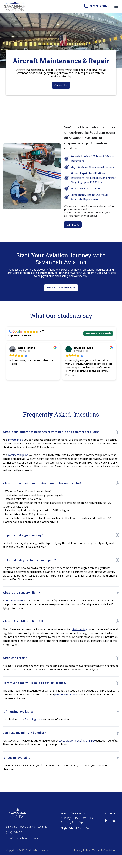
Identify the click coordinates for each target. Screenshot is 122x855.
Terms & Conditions (104, 850)
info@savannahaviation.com (22, 838)
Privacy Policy (82, 850)
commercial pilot (18, 455)
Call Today (73, 224)
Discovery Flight (14, 600)
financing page (34, 719)
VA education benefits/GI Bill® (77, 740)
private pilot (15, 439)
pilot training (79, 629)
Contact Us (61, 85)
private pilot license (66, 694)
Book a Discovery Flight (61, 287)
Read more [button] (71, 375)
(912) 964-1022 (98, 6)
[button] (115, 6)
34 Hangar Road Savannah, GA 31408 (27, 826)
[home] (15, 6)
